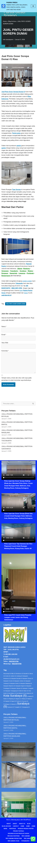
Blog (28, 823)
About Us (22, 823)
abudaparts (9, 39)
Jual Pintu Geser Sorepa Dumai (15, 303)
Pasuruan (25, 701)
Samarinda (13, 273)
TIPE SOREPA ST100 (13, 841)
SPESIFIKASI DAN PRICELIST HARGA (18, 833)
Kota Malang (20, 693)
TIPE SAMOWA (26, 836)
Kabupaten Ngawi (21, 685)
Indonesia (4, 99)
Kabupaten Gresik (8, 681)
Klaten (26, 690)
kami (21, 290)
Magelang (12, 698)
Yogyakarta (14, 271)
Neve (8, 819)
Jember (13, 676)
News (5, 828)
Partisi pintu (16, 133)
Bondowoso (19, 673)
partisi (19, 145)
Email (3, 334)
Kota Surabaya (15, 695)
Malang (30, 271)
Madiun (6, 698)
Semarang (4, 271)
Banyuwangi (7, 673)
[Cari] (33, 404)
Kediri (21, 690)
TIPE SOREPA (28, 838)
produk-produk (27, 281)
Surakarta (10, 707)
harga (26, 293)
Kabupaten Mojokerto (9, 685)
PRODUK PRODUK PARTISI (25, 828)
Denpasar (4, 273)
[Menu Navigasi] (33, 6)
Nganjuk (8, 701)
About (9, 823)
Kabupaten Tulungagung (12, 690)
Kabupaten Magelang (26, 683)
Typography (25, 841)
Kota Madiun (12, 693)
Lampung (22, 273)
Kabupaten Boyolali (16, 678)
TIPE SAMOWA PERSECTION (14, 838)
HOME (28, 826)
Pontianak (30, 273)
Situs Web (4, 342)
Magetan (19, 698)
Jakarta (19, 268)
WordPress (27, 819)
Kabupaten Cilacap (27, 678)
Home (5, 21)
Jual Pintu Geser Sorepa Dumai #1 (13, 91)
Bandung (26, 268)
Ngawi (13, 701)
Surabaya (23, 271)
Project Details (18, 831)
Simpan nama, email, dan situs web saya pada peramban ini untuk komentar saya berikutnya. (16, 379)
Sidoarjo (14, 704)
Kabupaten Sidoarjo (16, 688)
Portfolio (12, 828)
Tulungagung (26, 707)
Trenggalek (17, 707)
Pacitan (19, 701)
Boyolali (26, 673)
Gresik (7, 676)
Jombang (19, 676)
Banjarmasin (6, 275)
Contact (16, 826)
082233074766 (13, 661)
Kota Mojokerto (28, 693)
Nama (3, 326)
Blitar (13, 673)
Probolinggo (7, 704)
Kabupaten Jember (19, 681)
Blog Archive (12, 21)
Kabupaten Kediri (15, 683)
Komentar (5, 351)
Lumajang (30, 696)
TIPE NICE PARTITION (13, 836)
